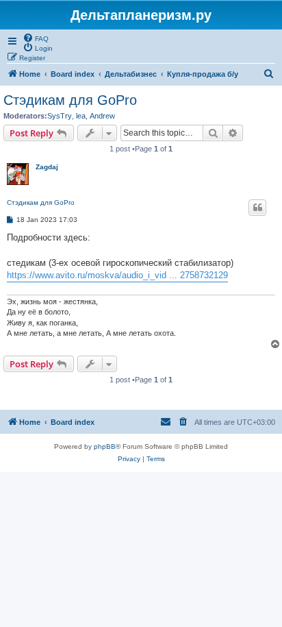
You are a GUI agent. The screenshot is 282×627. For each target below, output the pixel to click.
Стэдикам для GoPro (70, 100)
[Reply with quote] (257, 207)
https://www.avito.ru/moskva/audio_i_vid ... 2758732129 (117, 275)
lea (81, 116)
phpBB (105, 446)
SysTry (59, 116)
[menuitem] (36, 37)
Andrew (102, 116)
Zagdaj (47, 167)
